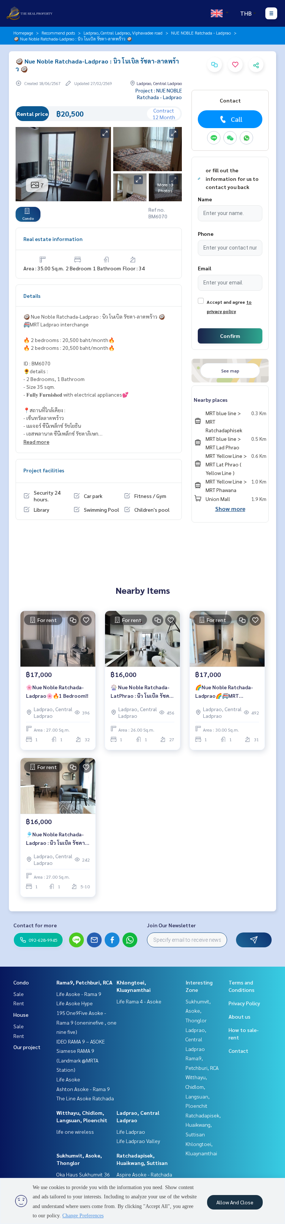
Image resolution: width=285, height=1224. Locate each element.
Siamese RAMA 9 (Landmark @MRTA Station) (77, 1060)
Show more (230, 508)
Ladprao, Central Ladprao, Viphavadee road (123, 33)
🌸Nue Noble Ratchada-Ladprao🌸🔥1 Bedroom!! (57, 691)
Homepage (23, 33)
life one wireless (75, 1131)
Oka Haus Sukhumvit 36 (83, 1174)
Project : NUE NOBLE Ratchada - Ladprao (158, 93)
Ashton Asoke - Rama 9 (83, 1088)
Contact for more (35, 925)
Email (204, 268)
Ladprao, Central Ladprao (196, 1039)
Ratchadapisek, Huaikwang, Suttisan (203, 1124)
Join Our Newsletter (171, 925)
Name (205, 199)
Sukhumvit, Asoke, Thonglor (198, 1010)
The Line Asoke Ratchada (85, 1098)
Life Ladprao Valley (138, 1140)
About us (239, 1016)
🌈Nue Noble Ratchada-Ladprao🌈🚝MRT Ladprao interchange (224, 692)
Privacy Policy (244, 1003)
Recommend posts (58, 33)
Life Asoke (68, 1079)
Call (236, 119)
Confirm (230, 335)
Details (31, 295)
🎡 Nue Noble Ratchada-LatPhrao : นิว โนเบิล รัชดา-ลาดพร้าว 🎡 (142, 692)
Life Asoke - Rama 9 (78, 993)
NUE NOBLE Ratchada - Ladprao (201, 33)
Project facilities (43, 470)
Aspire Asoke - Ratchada (144, 1174)
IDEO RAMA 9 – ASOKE (80, 1041)
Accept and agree (226, 302)
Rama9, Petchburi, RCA (84, 982)
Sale (18, 993)
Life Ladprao (131, 1131)
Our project (26, 1047)
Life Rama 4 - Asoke (139, 1001)
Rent (18, 1003)
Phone (205, 233)
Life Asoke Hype (74, 1003)
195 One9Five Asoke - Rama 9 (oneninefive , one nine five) (86, 1022)
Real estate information (52, 238)
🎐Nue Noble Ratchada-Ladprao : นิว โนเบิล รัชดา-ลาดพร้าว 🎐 (56, 839)
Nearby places (210, 399)
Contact (238, 1050)
